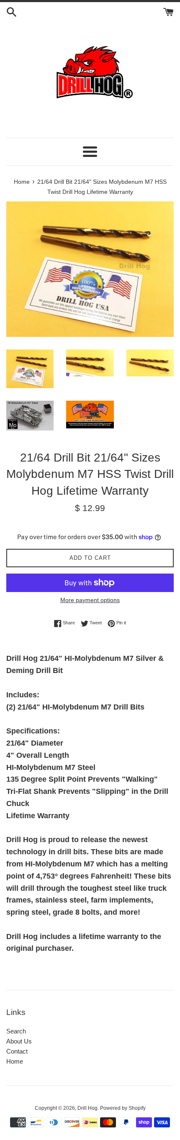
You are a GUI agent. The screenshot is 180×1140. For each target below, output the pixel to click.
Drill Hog (87, 1108)
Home (14, 1061)
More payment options (90, 600)
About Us (19, 1041)
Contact (17, 1051)
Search (16, 1031)
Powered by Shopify (123, 1108)
